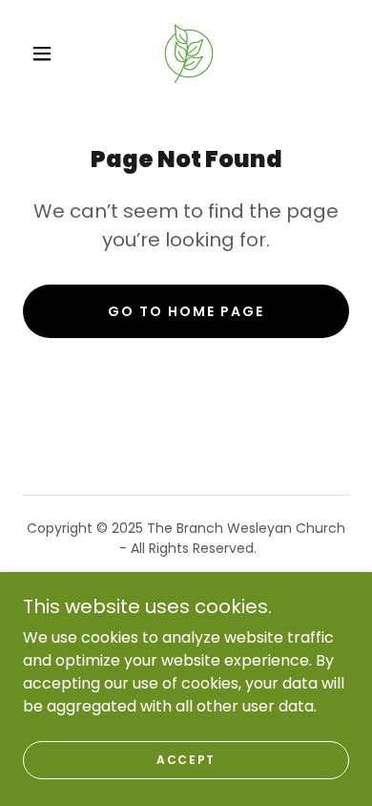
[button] (42, 53)
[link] (189, 53)
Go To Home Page (186, 311)
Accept (186, 760)
